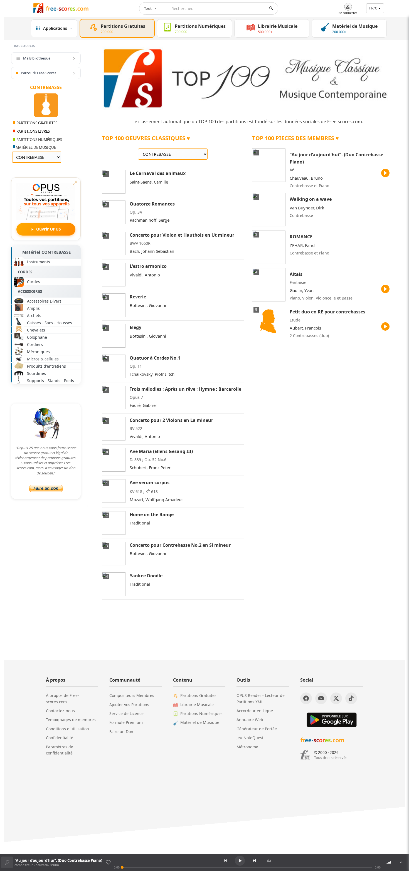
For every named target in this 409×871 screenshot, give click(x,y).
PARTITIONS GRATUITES (36, 122)
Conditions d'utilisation (67, 728)
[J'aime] (108, 862)
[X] (336, 698)
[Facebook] (306, 698)
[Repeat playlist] (269, 861)
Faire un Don (121, 731)
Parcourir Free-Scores (38, 72)
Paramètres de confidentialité (59, 750)
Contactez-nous (60, 710)
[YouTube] (321, 698)
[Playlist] (401, 862)
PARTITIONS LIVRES (33, 131)
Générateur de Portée (256, 728)
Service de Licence (126, 713)
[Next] (254, 861)
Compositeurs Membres (131, 695)
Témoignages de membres (71, 719)
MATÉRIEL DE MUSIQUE (36, 147)
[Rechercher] (271, 8)
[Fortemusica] (305, 755)
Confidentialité (59, 737)
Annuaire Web (249, 719)
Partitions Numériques (201, 713)
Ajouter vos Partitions (129, 704)
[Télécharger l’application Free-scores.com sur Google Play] (332, 719)
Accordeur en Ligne (254, 710)
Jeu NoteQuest (249, 737)
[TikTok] (351, 698)
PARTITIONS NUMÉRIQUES (39, 139)
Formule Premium (126, 722)
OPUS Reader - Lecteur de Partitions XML (260, 698)
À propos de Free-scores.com (62, 698)
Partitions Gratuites (198, 695)
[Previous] (225, 861)
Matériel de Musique (199, 722)
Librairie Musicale (197, 704)
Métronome (247, 746)
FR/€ (373, 8)
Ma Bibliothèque (36, 58)
